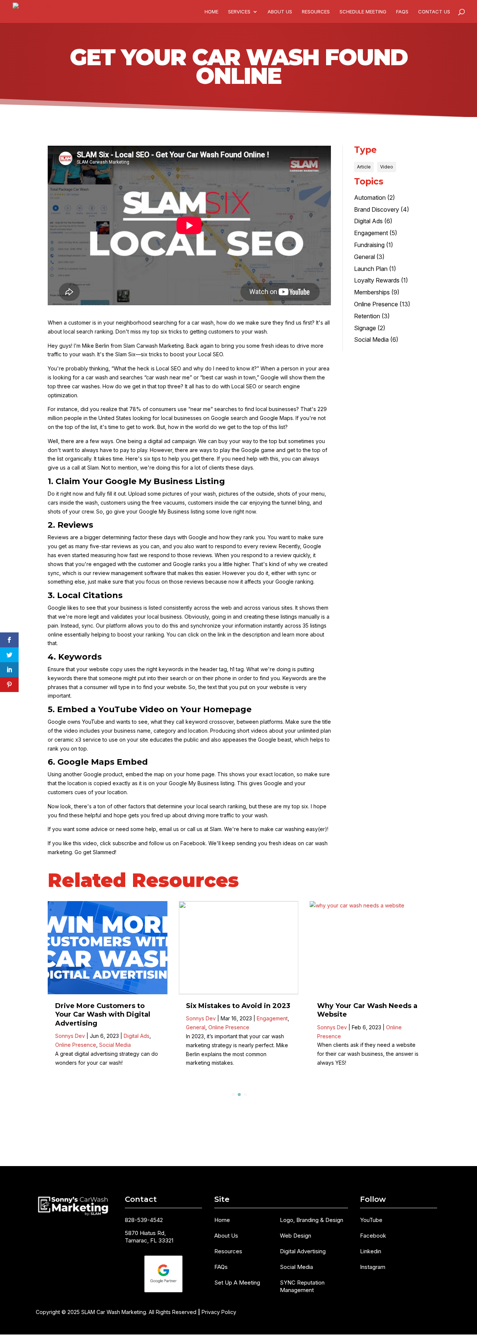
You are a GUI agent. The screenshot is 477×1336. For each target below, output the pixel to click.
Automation (370, 197)
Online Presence (376, 304)
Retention (367, 316)
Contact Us (434, 12)
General (364, 256)
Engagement (371, 233)
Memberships (372, 292)
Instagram (372, 1266)
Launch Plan (371, 268)
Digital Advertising (303, 1251)
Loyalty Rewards (376, 280)
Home (211, 12)
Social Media (371, 339)
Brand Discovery (376, 209)
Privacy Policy (219, 1312)
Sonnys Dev (70, 1036)
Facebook (373, 1235)
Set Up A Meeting (237, 1282)
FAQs (402, 12)
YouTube (371, 1219)
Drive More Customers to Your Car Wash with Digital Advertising (102, 1014)
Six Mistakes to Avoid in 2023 (238, 1006)
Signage (365, 328)
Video (386, 167)
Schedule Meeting (362, 12)
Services (239, 12)
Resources (316, 12)
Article (364, 167)
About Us (280, 12)
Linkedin (370, 1251)
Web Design (295, 1235)
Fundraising (369, 245)
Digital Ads (368, 221)
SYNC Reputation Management (302, 1286)
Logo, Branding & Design (311, 1219)
